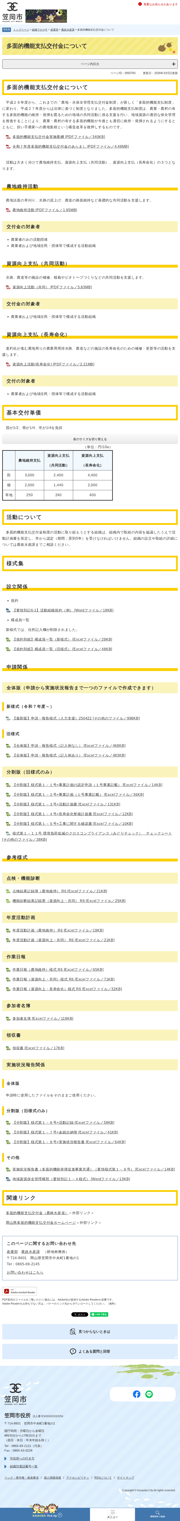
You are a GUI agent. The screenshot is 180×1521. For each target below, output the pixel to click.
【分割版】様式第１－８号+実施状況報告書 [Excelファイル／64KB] (69, 1142)
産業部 (54, 29)
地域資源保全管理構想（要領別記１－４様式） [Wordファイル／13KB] (71, 1179)
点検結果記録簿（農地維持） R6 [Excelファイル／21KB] (60, 891)
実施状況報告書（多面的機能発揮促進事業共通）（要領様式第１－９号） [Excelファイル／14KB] (94, 1169)
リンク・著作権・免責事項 (21, 1477)
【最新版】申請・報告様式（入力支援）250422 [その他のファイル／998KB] (76, 718)
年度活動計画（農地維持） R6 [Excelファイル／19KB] (58, 930)
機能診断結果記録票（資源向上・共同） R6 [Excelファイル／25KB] (69, 901)
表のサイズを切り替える (90, 439)
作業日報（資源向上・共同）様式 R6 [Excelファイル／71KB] (64, 979)
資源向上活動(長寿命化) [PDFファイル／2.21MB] (53, 364)
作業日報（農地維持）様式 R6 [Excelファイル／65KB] (58, 969)
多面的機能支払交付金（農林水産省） (37, 1213)
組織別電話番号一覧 (24, 1466)
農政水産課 (67, 29)
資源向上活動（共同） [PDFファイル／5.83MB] (52, 287)
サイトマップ (125, 1477)
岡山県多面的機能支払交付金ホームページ (41, 1223)
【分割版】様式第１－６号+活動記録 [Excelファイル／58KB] (63, 1122)
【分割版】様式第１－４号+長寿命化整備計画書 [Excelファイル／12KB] (73, 814)
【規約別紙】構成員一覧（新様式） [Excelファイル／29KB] (62, 639)
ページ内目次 (90, 64)
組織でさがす (40, 29)
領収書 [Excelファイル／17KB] (38, 1048)
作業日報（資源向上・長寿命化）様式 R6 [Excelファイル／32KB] (67, 989)
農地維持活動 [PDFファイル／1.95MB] (45, 210)
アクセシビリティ (77, 1477)
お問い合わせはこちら (25, 1272)
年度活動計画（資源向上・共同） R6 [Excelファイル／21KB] (64, 940)
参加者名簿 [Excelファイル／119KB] (43, 1018)
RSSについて (103, 1477)
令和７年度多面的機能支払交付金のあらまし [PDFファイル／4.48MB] (71, 146)
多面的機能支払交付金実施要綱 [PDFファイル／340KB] (59, 137)
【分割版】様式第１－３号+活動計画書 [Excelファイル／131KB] (66, 804)
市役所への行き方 (22, 1458)
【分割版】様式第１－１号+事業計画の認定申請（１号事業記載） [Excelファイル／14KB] (87, 785)
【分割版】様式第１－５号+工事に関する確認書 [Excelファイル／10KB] (73, 824)
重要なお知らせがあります (161, 4)
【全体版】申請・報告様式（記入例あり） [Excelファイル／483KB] (69, 755)
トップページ (21, 29)
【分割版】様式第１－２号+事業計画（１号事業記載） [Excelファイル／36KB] (78, 794)
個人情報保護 (52, 1477)
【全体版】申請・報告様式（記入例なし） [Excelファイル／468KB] (69, 745)
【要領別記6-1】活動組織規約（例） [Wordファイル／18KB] (63, 610)
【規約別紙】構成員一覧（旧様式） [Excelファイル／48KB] (62, 649)
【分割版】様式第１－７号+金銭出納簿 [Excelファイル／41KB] (65, 1132)
